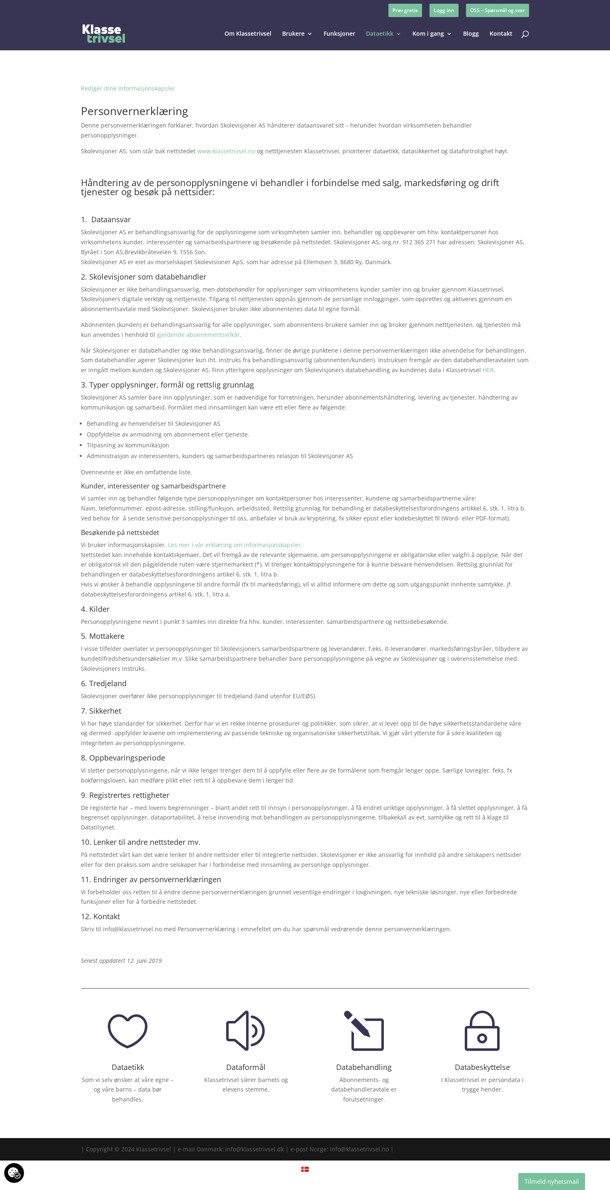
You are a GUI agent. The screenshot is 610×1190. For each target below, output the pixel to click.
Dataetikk (379, 34)
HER (488, 370)
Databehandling (364, 1067)
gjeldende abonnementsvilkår (198, 335)
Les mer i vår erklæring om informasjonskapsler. (235, 545)
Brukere (293, 34)
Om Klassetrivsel (247, 34)
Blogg (471, 34)
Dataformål (246, 1067)
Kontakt (501, 34)
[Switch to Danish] (305, 1169)
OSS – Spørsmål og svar (497, 10)
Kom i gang (428, 34)
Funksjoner (339, 34)
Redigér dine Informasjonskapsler (128, 88)
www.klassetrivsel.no (226, 151)
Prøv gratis (405, 10)
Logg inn (444, 10)
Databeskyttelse (482, 1067)
